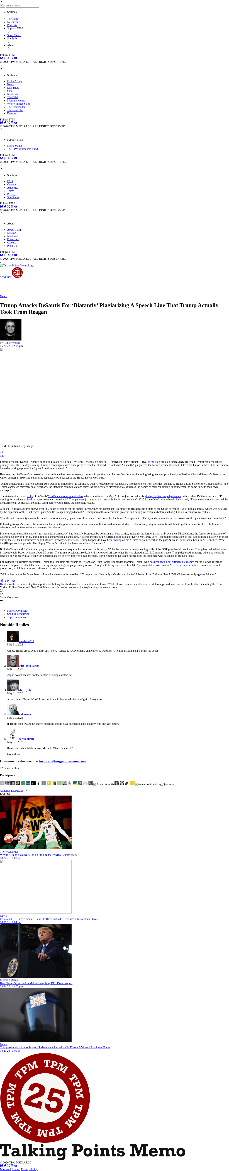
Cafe (10, 90)
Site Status (13, 197)
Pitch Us (12, 245)
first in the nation (180, 565)
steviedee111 (26, 641)
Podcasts (12, 25)
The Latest (13, 18)
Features (12, 113)
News (10, 84)
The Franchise (15, 110)
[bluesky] (1, 58)
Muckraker (13, 94)
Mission (11, 232)
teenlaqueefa (27, 738)
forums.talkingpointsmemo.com (62, 761)
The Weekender (16, 106)
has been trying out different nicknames (172, 561)
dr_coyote (25, 690)
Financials (13, 239)
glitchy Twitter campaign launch (163, 496)
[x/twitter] (9, 58)
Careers (11, 242)
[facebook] (5, 58)
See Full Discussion (18, 613)
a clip (30, 496)
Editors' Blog (14, 81)
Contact (11, 184)
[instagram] (12, 58)
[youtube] (15, 58)
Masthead (12, 236)
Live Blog (13, 87)
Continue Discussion (12, 790)
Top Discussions (16, 617)
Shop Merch (14, 35)
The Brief (12, 97)
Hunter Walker (12, 342)
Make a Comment (17, 610)
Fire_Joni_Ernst (29, 665)
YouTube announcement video (65, 496)
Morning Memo (16, 100)
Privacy (11, 194)
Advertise (12, 187)
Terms (10, 190)
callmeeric (25, 714)
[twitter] (8, 1166)
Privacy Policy (29, 1169)
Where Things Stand (18, 103)
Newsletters (13, 21)
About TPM (14, 229)
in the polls (154, 461)
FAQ (10, 181)
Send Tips (5, 276)
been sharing (114, 539)
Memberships (14, 145)
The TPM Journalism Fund (22, 148)
